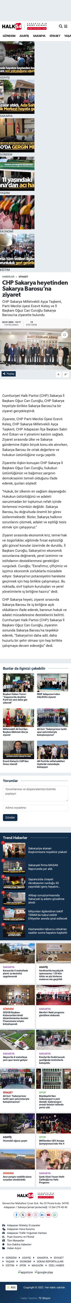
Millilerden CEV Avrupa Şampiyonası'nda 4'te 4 (51, 1142)
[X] (23, 1215)
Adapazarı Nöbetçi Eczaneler (23, 1225)
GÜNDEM (9, 36)
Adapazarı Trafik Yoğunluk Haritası (27, 1233)
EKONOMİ (25, 1261)
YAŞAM (10, 1261)
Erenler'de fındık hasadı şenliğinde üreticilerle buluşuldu (52, 1060)
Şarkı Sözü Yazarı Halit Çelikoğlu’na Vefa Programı (51, 1179)
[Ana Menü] (65, 26)
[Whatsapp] (55, 1215)
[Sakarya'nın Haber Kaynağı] (24, 26)
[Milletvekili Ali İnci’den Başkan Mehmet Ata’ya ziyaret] (18, 717)
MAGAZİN (37, 1265)
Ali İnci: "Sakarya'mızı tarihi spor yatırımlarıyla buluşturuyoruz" (52, 732)
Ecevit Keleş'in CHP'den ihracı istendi (16, 762)
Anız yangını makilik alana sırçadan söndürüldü (17, 1178)
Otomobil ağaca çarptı (15, 1140)
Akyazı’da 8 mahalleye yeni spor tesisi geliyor (15, 1058)
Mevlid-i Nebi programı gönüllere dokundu (51, 1014)
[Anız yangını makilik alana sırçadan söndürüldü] (17, 1159)
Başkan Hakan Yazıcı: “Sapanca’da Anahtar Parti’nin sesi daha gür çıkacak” (15, 698)
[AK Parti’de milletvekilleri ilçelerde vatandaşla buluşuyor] (52, 749)
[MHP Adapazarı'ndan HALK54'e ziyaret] (52, 682)
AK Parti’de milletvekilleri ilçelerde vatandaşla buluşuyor (51, 764)
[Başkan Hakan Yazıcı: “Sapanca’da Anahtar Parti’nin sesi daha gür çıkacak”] (18, 682)
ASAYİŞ (24, 36)
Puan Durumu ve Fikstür (20, 1236)
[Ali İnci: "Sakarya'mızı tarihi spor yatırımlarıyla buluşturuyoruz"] (52, 717)
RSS (13, 1287)
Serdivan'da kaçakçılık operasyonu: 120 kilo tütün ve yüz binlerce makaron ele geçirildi (51, 974)
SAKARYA (39, 36)
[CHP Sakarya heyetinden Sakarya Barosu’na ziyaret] (35, 349)
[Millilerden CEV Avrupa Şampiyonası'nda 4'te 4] (53, 1123)
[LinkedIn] (42, 1215)
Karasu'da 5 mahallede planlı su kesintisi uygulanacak (15, 973)
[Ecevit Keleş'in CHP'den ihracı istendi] (18, 749)
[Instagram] (35, 1215)
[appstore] (25, 1273)
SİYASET (54, 36)
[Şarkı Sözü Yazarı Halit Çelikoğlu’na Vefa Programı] (53, 1159)
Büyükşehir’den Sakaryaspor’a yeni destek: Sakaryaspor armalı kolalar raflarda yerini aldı (51, 1102)
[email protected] (37, 1207)
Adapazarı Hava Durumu (21, 1229)
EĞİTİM (10, 1265)
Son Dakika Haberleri (19, 1244)
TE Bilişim (44, 1298)
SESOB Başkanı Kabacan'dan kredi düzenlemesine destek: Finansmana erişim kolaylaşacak (15, 1018)
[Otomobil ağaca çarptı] (17, 1123)
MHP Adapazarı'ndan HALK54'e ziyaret (48, 695)
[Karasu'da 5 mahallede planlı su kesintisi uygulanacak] (17, 953)
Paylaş (10, 373)
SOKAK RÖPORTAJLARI (50, 1261)
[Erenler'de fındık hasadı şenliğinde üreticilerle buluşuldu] (53, 1040)
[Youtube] (48, 1215)
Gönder (10, 817)
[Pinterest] (29, 1215)
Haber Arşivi (14, 1248)
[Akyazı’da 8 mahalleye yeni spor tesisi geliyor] (17, 1040)
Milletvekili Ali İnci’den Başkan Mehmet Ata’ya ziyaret (15, 732)
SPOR (42, 1092)
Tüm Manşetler (15, 1240)
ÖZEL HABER (56, 1265)
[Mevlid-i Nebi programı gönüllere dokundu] (53, 995)
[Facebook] (16, 1215)
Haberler (8, 276)
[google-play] (44, 1273)
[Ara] (61, 26)
